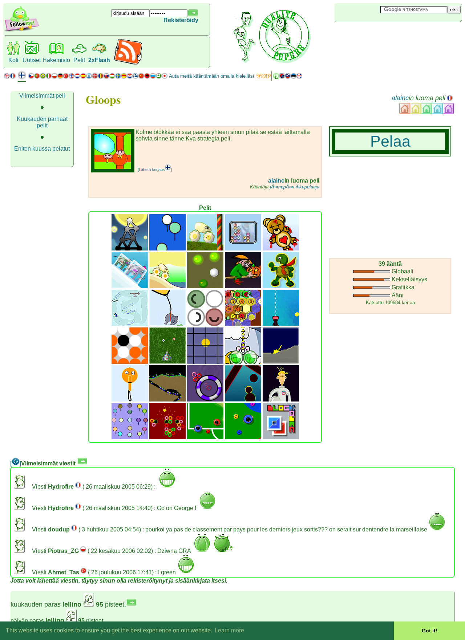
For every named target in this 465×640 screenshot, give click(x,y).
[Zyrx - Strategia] (130, 362)
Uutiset (32, 60)
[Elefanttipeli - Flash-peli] (167, 324)
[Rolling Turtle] (281, 286)
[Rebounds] (205, 286)
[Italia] (49, 77)
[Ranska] (13, 77)
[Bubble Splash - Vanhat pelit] (243, 362)
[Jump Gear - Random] (167, 286)
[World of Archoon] (167, 248)
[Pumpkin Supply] (243, 286)
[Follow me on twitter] (21, 31)
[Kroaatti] (130, 77)
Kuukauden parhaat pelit (42, 122)
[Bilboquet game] (130, 399)
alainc (400, 98)
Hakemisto (56, 60)
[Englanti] (7, 77)
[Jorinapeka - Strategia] (205, 324)
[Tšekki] (31, 77)
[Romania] (101, 77)
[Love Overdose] (281, 248)
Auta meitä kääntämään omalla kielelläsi (211, 76)
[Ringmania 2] (167, 437)
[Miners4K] (167, 399)
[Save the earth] (281, 399)
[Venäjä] (153, 77)
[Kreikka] (135, 77)
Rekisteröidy (180, 20)
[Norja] (71, 77)
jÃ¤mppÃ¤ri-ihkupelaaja (294, 186)
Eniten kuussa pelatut (42, 149)
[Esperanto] (159, 77)
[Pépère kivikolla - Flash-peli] (130, 324)
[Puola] (54, 77)
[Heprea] (89, 77)
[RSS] (128, 63)
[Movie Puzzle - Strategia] (205, 362)
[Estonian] (293, 77)
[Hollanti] (77, 77)
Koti (13, 60)
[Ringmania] (205, 399)
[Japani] (164, 77)
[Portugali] (40, 77)
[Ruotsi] (118, 77)
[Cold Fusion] (243, 248)
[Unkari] (112, 77)
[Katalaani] (124, 77)
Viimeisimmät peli (42, 96)
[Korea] (282, 77)
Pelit (79, 60)
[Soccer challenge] (243, 437)
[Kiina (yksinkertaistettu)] (141, 77)
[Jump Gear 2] (205, 248)
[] (15, 463)
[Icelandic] (299, 77)
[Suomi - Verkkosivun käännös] (22, 78)
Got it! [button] (429, 630)
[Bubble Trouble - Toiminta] (281, 324)
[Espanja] (83, 77)
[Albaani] (147, 77)
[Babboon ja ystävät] (130, 437)
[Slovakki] (106, 77)
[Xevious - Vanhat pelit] (167, 362)
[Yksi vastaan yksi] (205, 437)
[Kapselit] (243, 399)
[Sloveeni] (288, 77)
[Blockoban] (281, 437)
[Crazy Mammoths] (130, 286)
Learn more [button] (229, 630)
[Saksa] (60, 77)
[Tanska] (95, 77)
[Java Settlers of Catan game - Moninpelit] (243, 324)
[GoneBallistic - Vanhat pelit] (281, 362)
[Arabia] (276, 77)
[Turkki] (66, 77)
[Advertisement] (377, 34)
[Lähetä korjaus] (155, 169)
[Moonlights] (130, 248)
